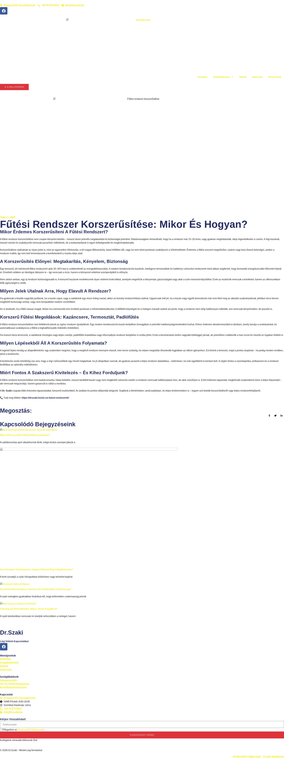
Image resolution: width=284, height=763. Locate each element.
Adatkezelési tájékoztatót (31, 730)
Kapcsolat (257, 77)
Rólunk (242, 77)
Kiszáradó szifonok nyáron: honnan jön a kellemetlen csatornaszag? (35, 589)
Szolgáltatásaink (221, 77)
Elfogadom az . (23, 729)
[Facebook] (3, 10)
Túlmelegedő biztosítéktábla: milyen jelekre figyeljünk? (28, 609)
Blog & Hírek (274, 77)
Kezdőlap (202, 77)
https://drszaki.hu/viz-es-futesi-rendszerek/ (45, 398)
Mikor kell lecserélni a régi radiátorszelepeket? (24, 435)
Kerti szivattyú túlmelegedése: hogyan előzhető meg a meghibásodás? (36, 569)
